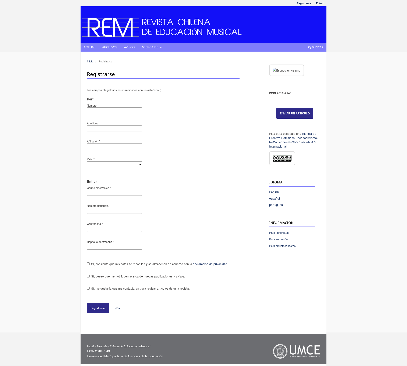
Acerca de (150, 47)
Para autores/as (279, 239)
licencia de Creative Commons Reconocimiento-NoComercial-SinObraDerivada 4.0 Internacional (293, 139)
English (274, 192)
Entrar (320, 3)
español (274, 198)
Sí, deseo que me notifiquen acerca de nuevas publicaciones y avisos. (137, 276)
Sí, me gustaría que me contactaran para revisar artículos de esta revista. (140, 288)
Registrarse (304, 3)
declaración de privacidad (210, 264)
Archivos (109, 47)
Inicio (90, 61)
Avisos (129, 47)
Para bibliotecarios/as (282, 246)
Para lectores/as (279, 233)
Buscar (317, 47)
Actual (89, 47)
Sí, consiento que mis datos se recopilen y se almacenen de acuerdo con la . (159, 264)
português (276, 205)
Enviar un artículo (295, 113)
